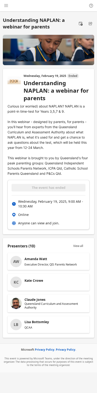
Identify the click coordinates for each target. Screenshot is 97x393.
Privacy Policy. (45, 350)
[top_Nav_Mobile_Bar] (6, 5)
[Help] (91, 5)
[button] (80, 23)
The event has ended (48, 187)
